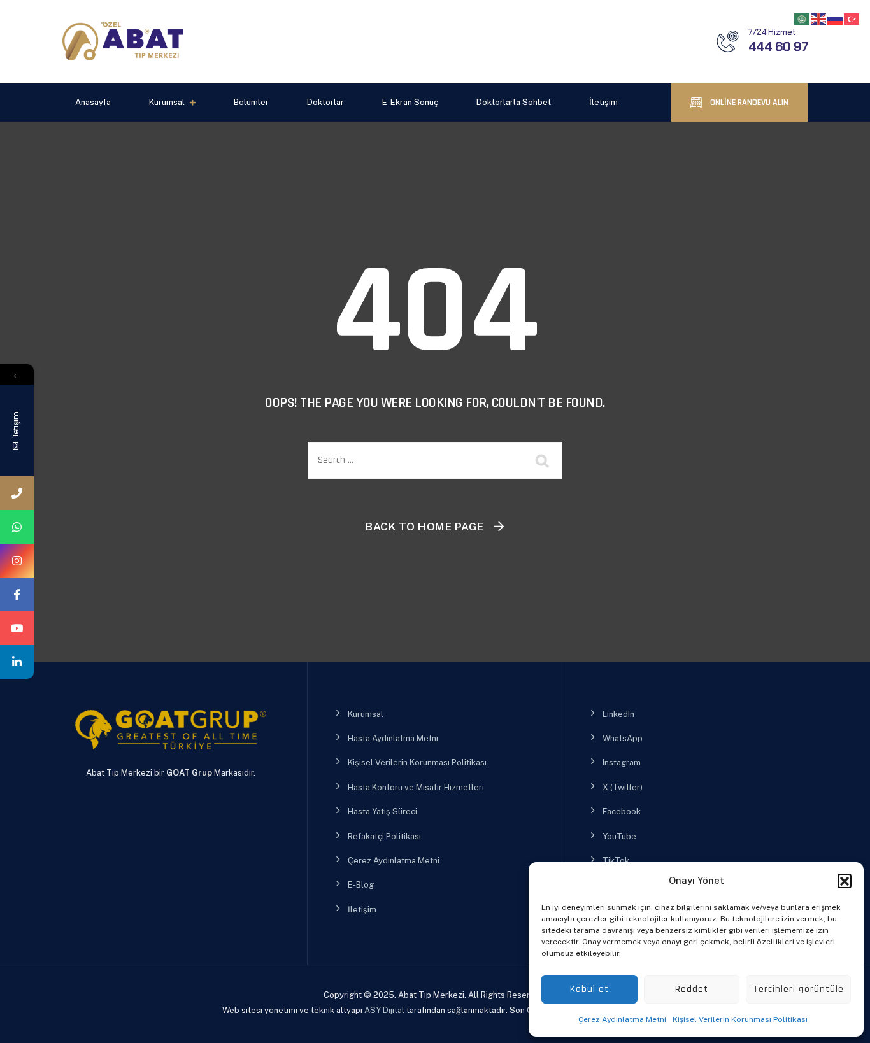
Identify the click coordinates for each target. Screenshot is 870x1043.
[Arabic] (802, 18)
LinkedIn (618, 714)
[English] (819, 18)
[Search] (543, 460)
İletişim (603, 102)
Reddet (691, 989)
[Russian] (835, 18)
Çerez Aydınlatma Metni (622, 1019)
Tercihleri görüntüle (798, 989)
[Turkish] (852, 18)
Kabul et (589, 989)
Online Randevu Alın (748, 102)
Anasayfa (93, 102)
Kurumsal (167, 102)
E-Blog (361, 885)
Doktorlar (325, 102)
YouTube (619, 836)
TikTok (616, 860)
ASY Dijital (384, 1010)
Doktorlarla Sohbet (513, 102)
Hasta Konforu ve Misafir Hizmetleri (416, 787)
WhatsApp (623, 738)
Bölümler (251, 102)
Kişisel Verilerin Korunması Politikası (740, 1019)
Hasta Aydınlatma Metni (393, 738)
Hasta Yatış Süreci (382, 811)
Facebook (622, 811)
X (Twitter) (623, 787)
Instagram (622, 762)
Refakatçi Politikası (384, 836)
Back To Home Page (425, 526)
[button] (844, 880)
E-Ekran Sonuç (410, 102)
